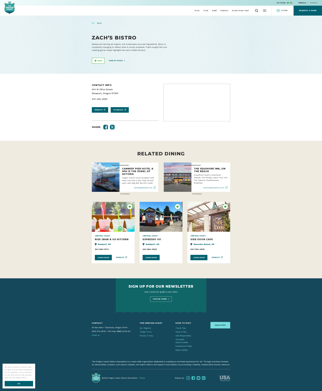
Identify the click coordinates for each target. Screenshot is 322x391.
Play (197, 11)
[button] (105, 127)
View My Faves (116, 61)
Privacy (142, 378)
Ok (18, 384)
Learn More (103, 257)
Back (99, 23)
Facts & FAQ (180, 332)
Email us (96, 335)
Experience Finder (183, 346)
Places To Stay (146, 336)
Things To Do (146, 332)
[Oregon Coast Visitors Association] (9, 7)
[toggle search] (256, 11)
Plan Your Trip (240, 11)
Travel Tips (180, 328)
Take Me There (160, 299)
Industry (313, 3)
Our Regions (145, 328)
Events (224, 11)
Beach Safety (181, 350)
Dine (214, 11)
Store (284, 10)
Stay (206, 11)
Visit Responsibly (183, 336)
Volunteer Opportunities (181, 341)
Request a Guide (307, 10)
